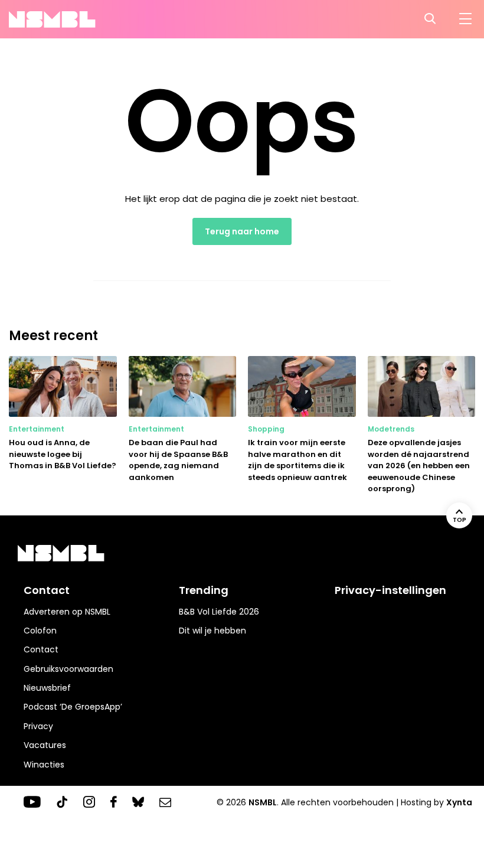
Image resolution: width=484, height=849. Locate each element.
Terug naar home (242, 231)
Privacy (38, 726)
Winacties (44, 764)
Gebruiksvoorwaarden (68, 669)
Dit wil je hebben (212, 630)
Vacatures (45, 745)
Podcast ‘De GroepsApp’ (73, 707)
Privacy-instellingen (390, 590)
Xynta (459, 802)
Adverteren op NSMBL (67, 612)
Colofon (40, 630)
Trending (203, 590)
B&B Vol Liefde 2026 (219, 612)
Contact (41, 649)
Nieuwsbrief (47, 688)
